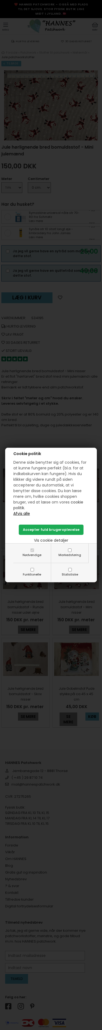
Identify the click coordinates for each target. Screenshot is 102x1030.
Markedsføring (69, 555)
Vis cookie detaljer (51, 540)
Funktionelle (32, 574)
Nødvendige (32, 555)
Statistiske (70, 574)
